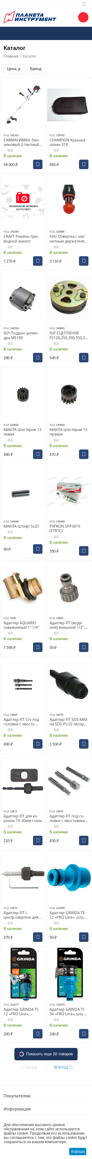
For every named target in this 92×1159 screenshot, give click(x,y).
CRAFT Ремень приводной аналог (21, 238)
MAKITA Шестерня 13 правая (68, 431)
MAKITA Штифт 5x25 (21, 526)
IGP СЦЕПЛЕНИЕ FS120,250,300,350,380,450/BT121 (68, 335)
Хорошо (78, 1152)
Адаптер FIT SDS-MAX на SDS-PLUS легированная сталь (69, 721)
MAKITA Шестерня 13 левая (22, 431)
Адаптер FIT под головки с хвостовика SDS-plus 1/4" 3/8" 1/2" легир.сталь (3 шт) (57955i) (67, 818)
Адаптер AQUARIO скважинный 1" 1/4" (21, 625)
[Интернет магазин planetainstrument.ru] (30, 16)
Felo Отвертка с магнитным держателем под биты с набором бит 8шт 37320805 (68, 238)
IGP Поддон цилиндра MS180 (21, 335)
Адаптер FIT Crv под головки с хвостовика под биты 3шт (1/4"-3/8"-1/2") (21, 721)
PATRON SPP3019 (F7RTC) (65, 528)
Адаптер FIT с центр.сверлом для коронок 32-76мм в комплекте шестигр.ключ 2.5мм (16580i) (22, 915)
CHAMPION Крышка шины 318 (67, 142)
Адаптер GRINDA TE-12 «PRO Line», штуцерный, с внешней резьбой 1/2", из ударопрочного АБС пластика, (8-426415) (69, 915)
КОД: (6, 135)
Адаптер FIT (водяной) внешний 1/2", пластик (67, 625)
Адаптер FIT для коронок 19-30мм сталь (23, 818)
